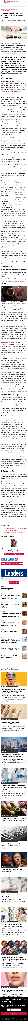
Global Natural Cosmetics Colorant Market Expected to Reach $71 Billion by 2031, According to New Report (14, 959)
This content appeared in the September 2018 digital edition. (14, 550)
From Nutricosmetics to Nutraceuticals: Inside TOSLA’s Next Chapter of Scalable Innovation (11, 640)
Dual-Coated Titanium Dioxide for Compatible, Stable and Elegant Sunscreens (10, 606)
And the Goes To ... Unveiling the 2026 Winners (12, 845)
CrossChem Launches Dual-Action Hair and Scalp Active (10, 656)
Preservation (5, 921)
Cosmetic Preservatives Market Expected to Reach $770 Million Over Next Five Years (13, 926)
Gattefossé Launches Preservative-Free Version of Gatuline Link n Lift (11, 648)
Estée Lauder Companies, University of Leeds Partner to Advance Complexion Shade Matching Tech (11, 615)
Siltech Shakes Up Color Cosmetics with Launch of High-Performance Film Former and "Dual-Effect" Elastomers (14, 691)
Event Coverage (6, 719)
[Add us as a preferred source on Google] (16, 559)
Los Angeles (9, 478)
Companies (3, 611)
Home (2, 9)
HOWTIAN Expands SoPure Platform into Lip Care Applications (14, 991)
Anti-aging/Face (6, 866)
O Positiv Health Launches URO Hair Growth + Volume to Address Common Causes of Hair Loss (11, 597)
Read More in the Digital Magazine (14, 554)
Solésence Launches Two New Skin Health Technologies (12, 896)
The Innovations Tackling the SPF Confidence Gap (12, 870)
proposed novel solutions (18, 428)
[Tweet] (12, 559)
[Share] (5, 559)
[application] (14, 293)
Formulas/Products (11, 9)
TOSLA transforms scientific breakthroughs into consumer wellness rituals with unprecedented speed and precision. (13, 793)
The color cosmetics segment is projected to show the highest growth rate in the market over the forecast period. (14, 932)
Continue (14, 1013)
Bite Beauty (10, 83)
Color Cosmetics (7, 10)
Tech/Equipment (6, 892)
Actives (2, 620)
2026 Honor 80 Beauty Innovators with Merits (11, 723)
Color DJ (17, 448)
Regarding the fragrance (8, 342)
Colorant (4, 686)
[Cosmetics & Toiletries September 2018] (14, 543)
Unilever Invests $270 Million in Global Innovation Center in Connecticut (13, 755)
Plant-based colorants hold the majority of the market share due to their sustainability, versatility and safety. (13, 965)
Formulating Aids (6, 987)
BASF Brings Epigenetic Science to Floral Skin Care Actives (10, 632)
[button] (14, 293)
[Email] (2, 559)
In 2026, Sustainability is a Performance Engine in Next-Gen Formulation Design (14, 819)
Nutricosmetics (4, 593)
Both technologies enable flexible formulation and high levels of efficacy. (13, 900)
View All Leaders (14, 583)
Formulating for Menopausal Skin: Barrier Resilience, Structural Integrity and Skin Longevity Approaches (10, 624)
